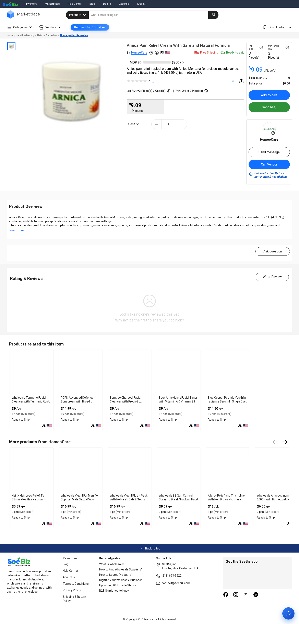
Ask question (272, 251)
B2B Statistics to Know (114, 590)
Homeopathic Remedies (74, 35)
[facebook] (226, 594)
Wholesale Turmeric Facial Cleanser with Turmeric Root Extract (30, 401)
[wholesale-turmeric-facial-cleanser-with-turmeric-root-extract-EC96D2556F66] (31, 372)
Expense (124, 3)
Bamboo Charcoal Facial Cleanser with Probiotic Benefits (125, 401)
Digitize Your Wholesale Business (121, 580)
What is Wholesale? (111, 564)
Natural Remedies (47, 35)
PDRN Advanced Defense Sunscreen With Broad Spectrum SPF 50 (77, 401)
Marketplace (52, 3)
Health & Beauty (25, 35)
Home (10, 35)
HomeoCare (139, 52)
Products (75, 14)
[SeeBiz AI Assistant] (288, 613)
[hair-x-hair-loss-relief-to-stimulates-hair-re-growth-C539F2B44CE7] (31, 470)
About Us (69, 577)
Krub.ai (141, 3)
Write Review (272, 277)
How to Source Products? (116, 574)
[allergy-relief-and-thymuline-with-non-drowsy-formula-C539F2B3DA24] (228, 470)
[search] (153, 15)
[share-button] (241, 81)
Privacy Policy (72, 590)
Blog (92, 3)
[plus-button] (182, 124)
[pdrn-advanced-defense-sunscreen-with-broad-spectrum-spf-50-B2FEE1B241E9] (81, 372)
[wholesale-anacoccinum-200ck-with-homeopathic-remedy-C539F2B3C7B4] (277, 470)
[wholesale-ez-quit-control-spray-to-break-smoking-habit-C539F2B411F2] (179, 470)
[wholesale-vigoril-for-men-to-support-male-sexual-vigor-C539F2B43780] (81, 470)
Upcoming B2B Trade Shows (117, 585)
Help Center (74, 3)
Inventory (31, 3)
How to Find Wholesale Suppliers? (121, 569)
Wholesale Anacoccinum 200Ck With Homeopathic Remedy (273, 499)
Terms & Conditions (76, 583)
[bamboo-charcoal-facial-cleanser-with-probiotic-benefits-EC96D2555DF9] (130, 372)
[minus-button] (157, 124)
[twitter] (246, 594)
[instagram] (236, 594)
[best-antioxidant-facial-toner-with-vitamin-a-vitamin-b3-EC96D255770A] (179, 372)
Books (107, 3)
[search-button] (213, 15)
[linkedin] (256, 594)
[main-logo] (23, 17)
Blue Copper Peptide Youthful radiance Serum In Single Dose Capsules (227, 401)
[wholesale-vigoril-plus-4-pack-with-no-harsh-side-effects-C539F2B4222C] (130, 470)
